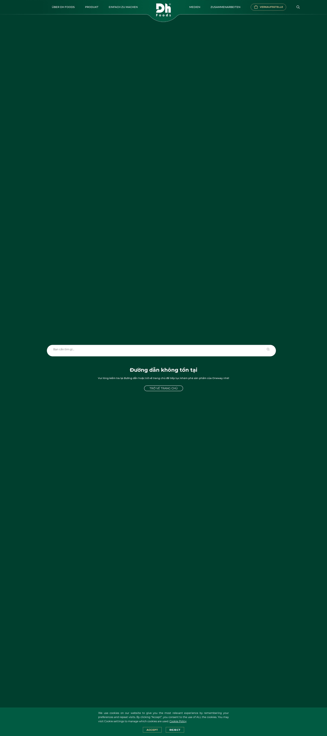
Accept (152, 729)
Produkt (91, 7)
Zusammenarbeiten (225, 7)
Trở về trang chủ (163, 388)
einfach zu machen (123, 7)
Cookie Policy (178, 721)
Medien (194, 7)
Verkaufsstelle (271, 6)
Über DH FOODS (63, 7)
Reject (174, 729)
